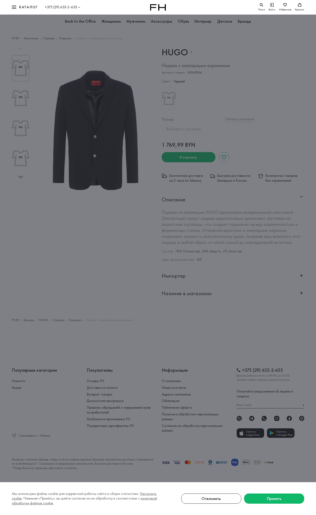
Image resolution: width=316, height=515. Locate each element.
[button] (25, 7)
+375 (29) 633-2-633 (61, 7)
